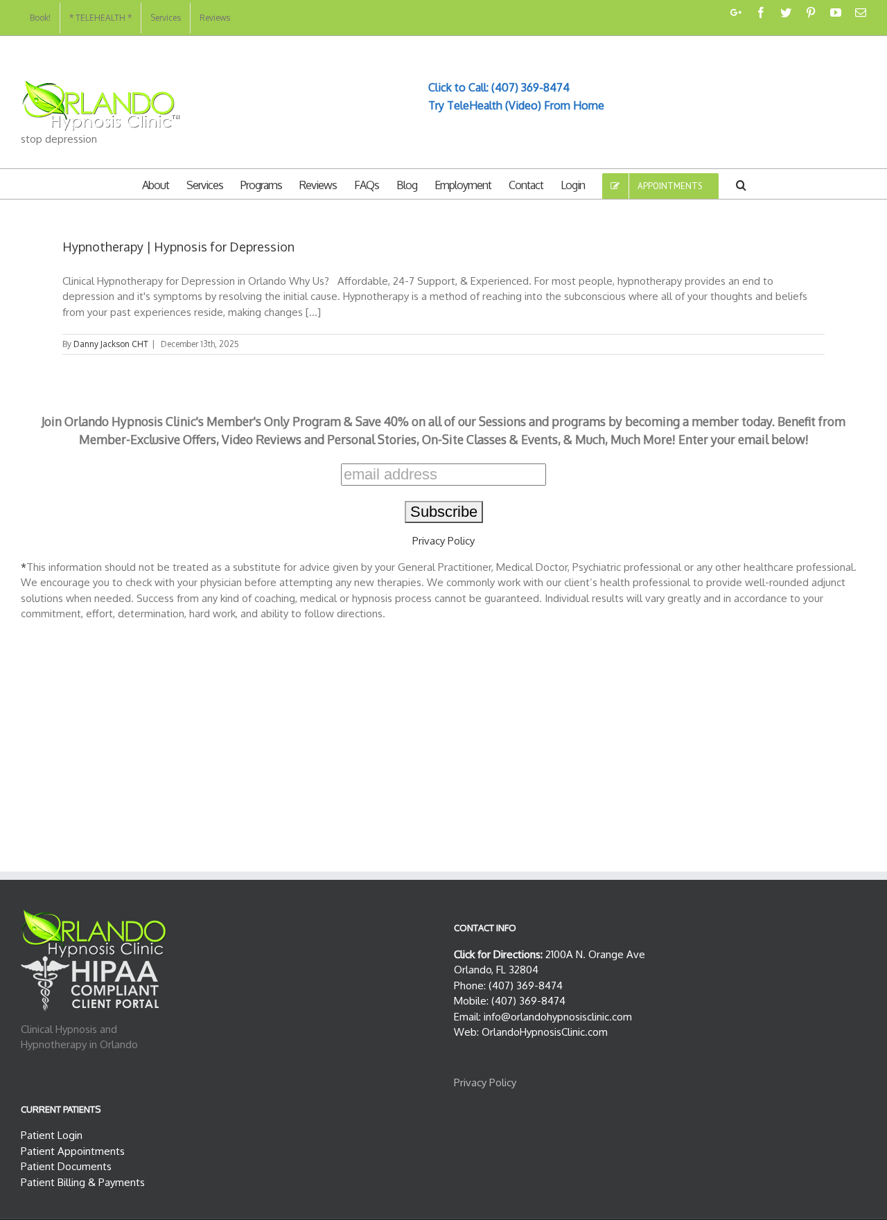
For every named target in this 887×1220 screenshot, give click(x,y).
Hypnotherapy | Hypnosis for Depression (178, 246)
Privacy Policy (443, 540)
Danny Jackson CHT (110, 344)
